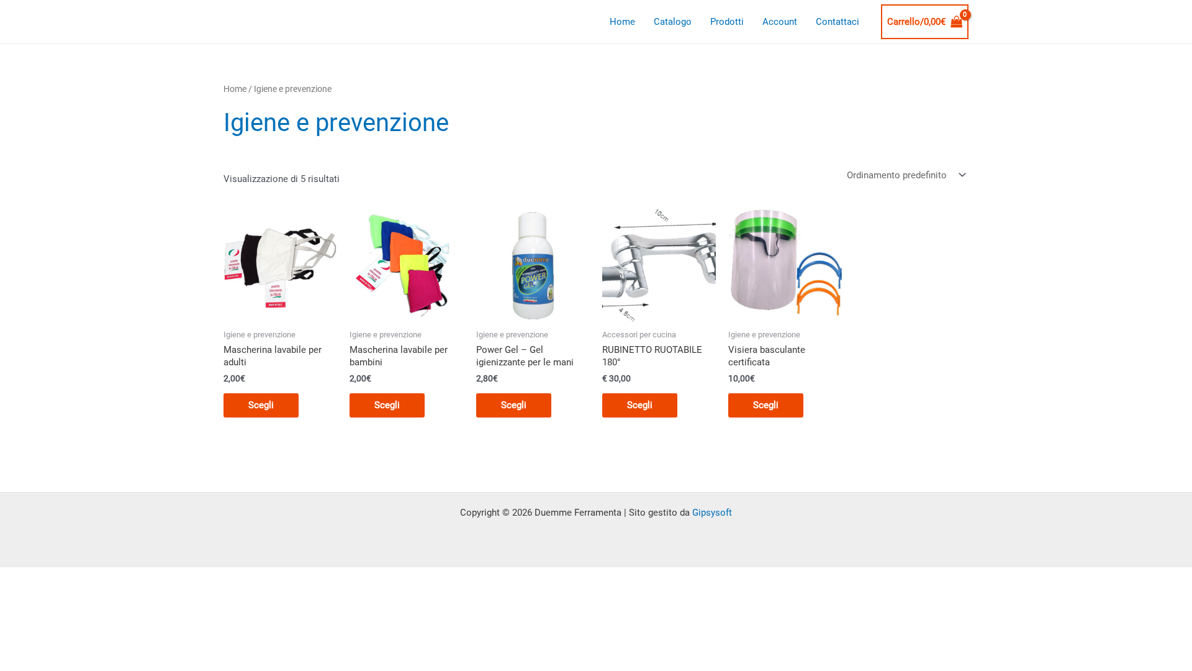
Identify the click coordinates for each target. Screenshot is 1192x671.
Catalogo (673, 21)
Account (779, 21)
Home (622, 21)
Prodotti (727, 21)
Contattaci (837, 21)
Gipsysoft (712, 512)
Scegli (261, 405)
